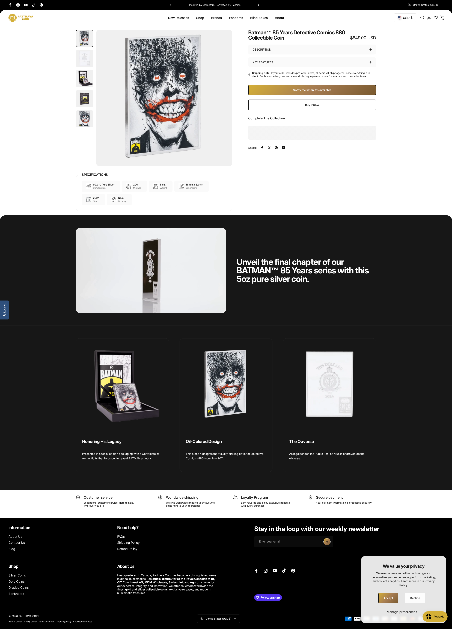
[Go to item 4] (84, 98)
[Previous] (171, 5)
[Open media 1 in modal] (164, 98)
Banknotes (16, 594)
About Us (15, 536)
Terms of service (46, 621)
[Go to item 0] (84, 38)
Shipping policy (63, 621)
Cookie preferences (82, 621)
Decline (415, 598)
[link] (122, 384)
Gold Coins (16, 581)
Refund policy (15, 621)
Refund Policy (127, 549)
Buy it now (312, 105)
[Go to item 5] (84, 118)
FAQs (121, 536)
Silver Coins (17, 575)
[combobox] (426, 5)
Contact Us (16, 542)
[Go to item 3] (84, 78)
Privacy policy (30, 621)
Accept (388, 598)
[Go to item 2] (84, 58)
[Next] (258, 5)
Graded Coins (18, 587)
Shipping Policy (128, 542)
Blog (11, 549)
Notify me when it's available (312, 90)
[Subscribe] (327, 541)
